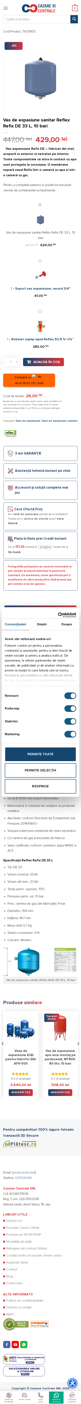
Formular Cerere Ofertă (22, 1227)
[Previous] (3, 1052)
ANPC (10, 1314)
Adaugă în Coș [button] (20, 1092)
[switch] (70, 708)
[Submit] (74, 19)
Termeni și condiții (18, 1307)
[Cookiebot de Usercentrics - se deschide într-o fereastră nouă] (58, 613)
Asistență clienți (17, 1262)
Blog (9, 1276)
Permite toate (40, 754)
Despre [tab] (66, 624)
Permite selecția (40, 770)
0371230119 (23, 1178)
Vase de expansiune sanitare (60, 421)
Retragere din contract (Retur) (26, 1248)
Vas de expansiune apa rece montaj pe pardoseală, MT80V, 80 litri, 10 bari (60, 1057)
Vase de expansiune (28, 421)
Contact (11, 1269)
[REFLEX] (10, 433)
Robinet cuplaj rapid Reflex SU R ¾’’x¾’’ (42, 339)
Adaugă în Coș (46, 362)
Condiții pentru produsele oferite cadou (34, 1255)
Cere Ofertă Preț (28, 509)
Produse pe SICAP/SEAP (23, 1234)
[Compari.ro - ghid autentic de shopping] (26, 1324)
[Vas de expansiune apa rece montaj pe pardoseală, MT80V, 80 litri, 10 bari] (60, 1028)
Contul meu (14, 1283)
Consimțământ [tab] (15, 624)
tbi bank (14, 552)
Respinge (40, 786)
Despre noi (14, 1220)
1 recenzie (23, 1078)
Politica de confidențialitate (24, 1300)
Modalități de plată (19, 1241)
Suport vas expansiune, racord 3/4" (42, 288)
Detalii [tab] (42, 624)
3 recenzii (62, 1078)
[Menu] (5, 8)
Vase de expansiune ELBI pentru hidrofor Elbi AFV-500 (20, 1057)
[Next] (78, 1052)
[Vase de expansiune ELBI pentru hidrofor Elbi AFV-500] (20, 1028)
